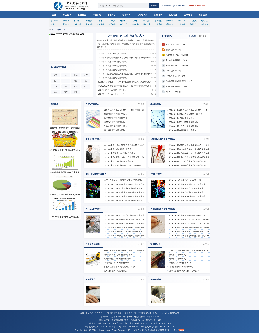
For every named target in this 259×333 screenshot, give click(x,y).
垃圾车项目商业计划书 (174, 71)
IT (66, 81)
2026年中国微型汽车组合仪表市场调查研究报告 (124, 157)
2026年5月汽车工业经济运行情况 (112, 65)
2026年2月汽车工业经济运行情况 (112, 90)
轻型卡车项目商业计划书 (175, 44)
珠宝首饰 (123, 24)
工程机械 (193, 21)
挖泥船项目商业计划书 (174, 50)
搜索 (155, 6)
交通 (66, 86)
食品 (76, 86)
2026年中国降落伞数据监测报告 (182, 118)
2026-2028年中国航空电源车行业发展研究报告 (124, 235)
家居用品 (54, 24)
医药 (55, 81)
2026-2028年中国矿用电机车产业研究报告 (187, 196)
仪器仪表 (193, 24)
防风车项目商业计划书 (178, 254)
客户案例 (203, 15)
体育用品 (89, 24)
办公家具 (100, 24)
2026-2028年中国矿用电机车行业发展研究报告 (124, 227)
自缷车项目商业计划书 (178, 258)
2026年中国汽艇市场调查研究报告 (118, 149)
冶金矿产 (65, 21)
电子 (86, 81)
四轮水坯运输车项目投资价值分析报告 (120, 266)
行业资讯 (67, 15)
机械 (76, 75)
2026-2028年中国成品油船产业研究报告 (186, 192)
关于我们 (99, 313)
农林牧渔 (54, 21)
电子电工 (123, 21)
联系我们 (156, 313)
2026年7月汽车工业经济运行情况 (112, 53)
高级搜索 (167, 5)
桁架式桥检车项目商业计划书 (177, 65)
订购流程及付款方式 (197, 5)
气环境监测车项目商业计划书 (177, 55)
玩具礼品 (204, 21)
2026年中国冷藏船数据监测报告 (182, 130)
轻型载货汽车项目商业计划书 (181, 262)
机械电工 (135, 21)
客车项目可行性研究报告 (114, 130)
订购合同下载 (179, 5)
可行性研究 (142, 15)
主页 (53, 29)
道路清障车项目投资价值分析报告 (118, 254)
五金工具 (181, 24)
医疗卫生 (146, 24)
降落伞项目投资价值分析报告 (116, 262)
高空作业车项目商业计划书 (176, 60)
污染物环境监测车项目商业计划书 (179, 81)
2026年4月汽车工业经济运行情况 (112, 69)
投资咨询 (158, 15)
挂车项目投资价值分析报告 (115, 270)
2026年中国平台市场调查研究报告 (118, 161)
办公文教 (181, 21)
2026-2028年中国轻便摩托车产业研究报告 (187, 184)
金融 (55, 86)
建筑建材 (65, 24)
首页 (54, 15)
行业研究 (97, 15)
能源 (55, 75)
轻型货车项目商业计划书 (175, 76)
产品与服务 (109, 313)
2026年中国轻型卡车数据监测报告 (183, 122)
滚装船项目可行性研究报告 (115, 114)
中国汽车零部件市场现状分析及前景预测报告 (123, 180)
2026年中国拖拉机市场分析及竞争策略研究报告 (189, 157)
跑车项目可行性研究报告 (114, 122)
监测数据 (82, 15)
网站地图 (175, 313)
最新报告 (128, 313)
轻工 (86, 86)
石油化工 (77, 21)
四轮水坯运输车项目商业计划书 (182, 266)
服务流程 (138, 313)
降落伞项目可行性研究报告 (115, 126)
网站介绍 (89, 313)
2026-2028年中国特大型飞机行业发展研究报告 (124, 223)
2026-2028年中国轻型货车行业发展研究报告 (123, 231)
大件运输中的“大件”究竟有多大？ (126, 35)
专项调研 (126, 15)
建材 (55, 92)
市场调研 (112, 15)
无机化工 (89, 21)
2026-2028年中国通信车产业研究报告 (185, 200)
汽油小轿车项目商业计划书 (176, 86)
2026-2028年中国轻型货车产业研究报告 (186, 188)
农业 (76, 92)
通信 (76, 81)
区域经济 (188, 15)
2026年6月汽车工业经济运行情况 (112, 61)
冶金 (66, 75)
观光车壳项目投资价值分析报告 (117, 258)
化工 (86, 75)
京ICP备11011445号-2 (169, 330)
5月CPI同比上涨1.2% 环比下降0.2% (64, 150)
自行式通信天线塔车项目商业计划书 (184, 270)
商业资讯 (147, 313)
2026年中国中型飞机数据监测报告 (183, 126)
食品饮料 (146, 21)
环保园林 (135, 24)
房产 (66, 92)
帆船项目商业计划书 (173, 92)
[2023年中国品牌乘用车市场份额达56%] (71, 47)
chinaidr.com (102, 330)
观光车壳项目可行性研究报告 (116, 118)
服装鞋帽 (158, 21)
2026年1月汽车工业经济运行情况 (112, 94)
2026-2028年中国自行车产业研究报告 (185, 180)
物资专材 (77, 24)
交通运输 (112, 21)
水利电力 (100, 21)
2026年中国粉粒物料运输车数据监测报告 (186, 114)
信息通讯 (158, 24)
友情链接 (166, 313)
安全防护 (169, 21)
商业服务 (204, 24)
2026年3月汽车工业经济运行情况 (112, 78)
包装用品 (112, 24)
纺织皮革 (169, 24)
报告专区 (173, 15)
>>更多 (141, 104)
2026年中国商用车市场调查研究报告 (119, 153)
